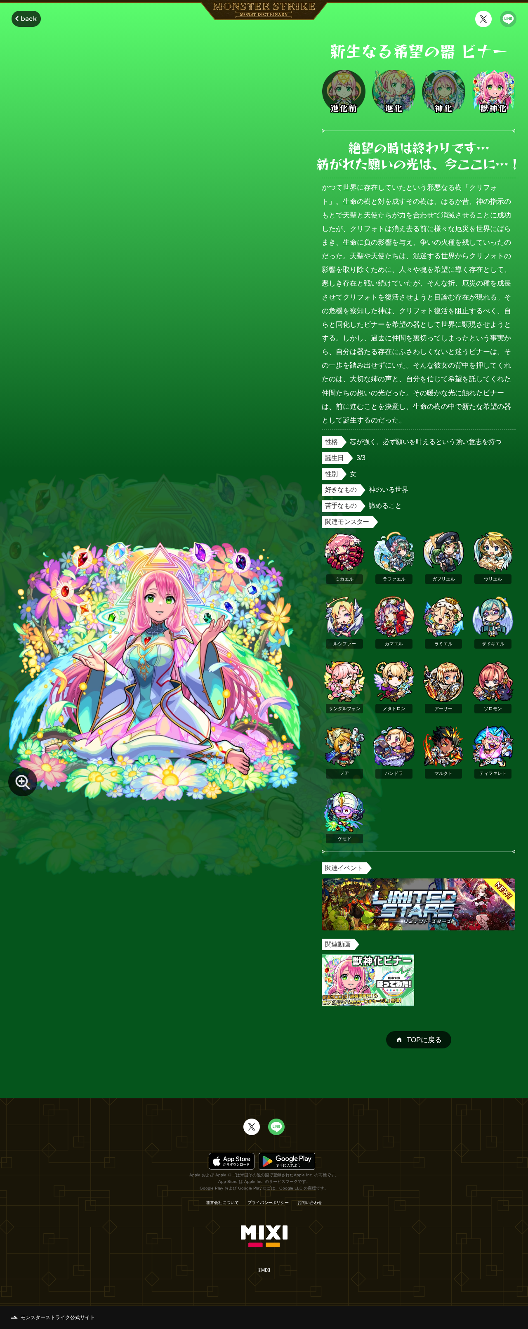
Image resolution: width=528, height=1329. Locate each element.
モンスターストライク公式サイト (58, 1317)
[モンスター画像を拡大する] (22, 781)
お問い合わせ (309, 1203)
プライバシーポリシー (268, 1203)
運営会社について (222, 1203)
